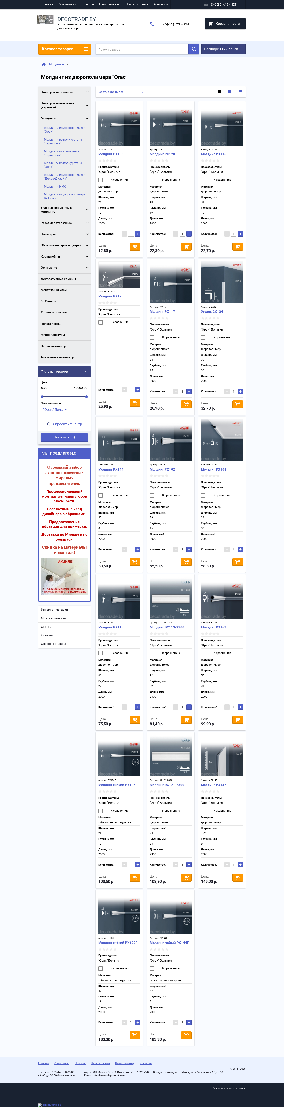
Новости (87, 4)
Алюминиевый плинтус (58, 357)
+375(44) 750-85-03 (175, 24)
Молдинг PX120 (162, 154)
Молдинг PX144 (111, 469)
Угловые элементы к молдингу (56, 209)
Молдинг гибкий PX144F (169, 943)
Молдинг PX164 (213, 469)
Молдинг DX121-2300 (167, 785)
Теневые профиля (54, 312)
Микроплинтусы (53, 334)
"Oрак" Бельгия (109, 172)
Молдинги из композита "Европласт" (61, 153)
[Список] (230, 91)
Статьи (46, 626)
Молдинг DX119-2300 (167, 627)
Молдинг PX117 (162, 312)
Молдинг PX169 (213, 627)
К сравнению (119, 179)
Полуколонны (51, 323)
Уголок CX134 (212, 312)
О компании (67, 4)
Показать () (64, 437)
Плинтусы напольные (57, 92)
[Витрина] (219, 91)
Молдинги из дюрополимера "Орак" (64, 129)
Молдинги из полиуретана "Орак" (63, 165)
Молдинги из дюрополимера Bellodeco (64, 196)
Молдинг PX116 (213, 154)
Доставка (48, 635)
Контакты (160, 4)
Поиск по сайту (137, 4)
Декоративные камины (58, 279)
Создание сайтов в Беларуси (229, 1088)
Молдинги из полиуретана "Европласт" (63, 141)
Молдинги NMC (55, 186)
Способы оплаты (53, 643)
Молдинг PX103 (111, 154)
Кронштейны (50, 256)
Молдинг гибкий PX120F (117, 943)
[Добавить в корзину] (135, 247)
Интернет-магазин (54, 609)
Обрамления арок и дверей (61, 245)
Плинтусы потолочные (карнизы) (57, 105)
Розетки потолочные (56, 223)
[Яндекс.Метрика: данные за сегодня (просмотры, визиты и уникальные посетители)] (49, 1105)
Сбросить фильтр (67, 424)
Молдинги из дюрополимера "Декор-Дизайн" (64, 176)
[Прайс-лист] (240, 91)
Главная (47, 4)
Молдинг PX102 (162, 469)
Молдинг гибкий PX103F (117, 785)
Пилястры (48, 234)
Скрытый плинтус (54, 346)
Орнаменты (49, 267)
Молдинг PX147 (213, 785)
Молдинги (56, 64)
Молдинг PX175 (111, 296)
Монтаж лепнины (54, 618)
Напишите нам (109, 4)
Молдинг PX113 (111, 627)
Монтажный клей (54, 290)
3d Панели (48, 301)
